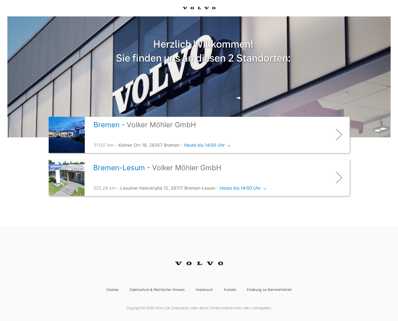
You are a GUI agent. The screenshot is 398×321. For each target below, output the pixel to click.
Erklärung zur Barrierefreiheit (269, 290)
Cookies (112, 290)
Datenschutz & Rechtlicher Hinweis (157, 290)
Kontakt (230, 290)
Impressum (204, 290)
